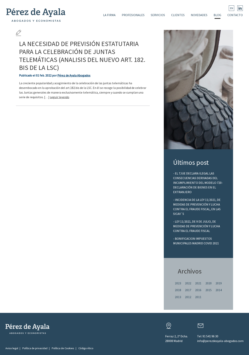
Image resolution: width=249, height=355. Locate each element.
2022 (188, 283)
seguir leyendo (59, 97)
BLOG (217, 15)
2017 (188, 290)
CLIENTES (178, 15)
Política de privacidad (34, 348)
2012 (188, 297)
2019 (219, 283)
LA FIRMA (109, 15)
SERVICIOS (158, 15)
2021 (198, 283)
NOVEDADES (199, 15)
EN (231, 8)
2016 (198, 290)
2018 (178, 290)
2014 (219, 290)
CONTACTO (235, 15)
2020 (208, 283)
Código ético (85, 348)
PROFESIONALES (133, 15)
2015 (208, 290)
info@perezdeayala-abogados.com (220, 341)
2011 (198, 297)
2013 (178, 297)
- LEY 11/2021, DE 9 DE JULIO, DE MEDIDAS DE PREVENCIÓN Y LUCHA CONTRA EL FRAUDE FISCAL (196, 226)
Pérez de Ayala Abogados (73, 75)
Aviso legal (11, 348)
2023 (178, 283)
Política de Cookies (63, 348)
